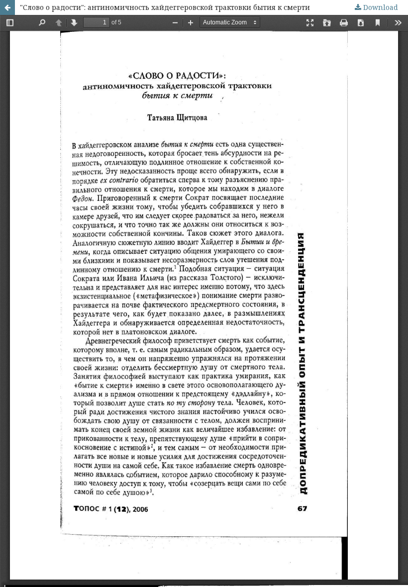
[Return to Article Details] (7, 7)
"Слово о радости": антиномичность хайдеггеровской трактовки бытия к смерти (165, 7)
